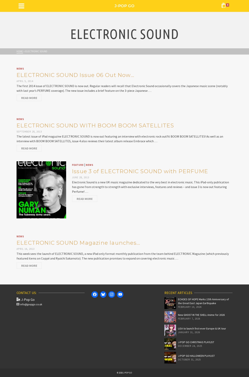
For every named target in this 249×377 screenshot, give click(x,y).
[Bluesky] (103, 294)
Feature (78, 165)
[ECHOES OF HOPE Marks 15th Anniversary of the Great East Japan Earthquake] (170, 303)
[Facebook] (94, 294)
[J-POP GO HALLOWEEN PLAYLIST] (170, 358)
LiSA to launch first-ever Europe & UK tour (202, 328)
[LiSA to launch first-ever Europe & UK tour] (170, 330)
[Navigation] (21, 6)
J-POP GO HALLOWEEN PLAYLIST (196, 356)
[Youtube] (120, 294)
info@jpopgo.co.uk (31, 304)
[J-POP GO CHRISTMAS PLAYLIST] (170, 344)
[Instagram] (111, 294)
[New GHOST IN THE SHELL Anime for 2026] (170, 317)
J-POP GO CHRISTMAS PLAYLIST (196, 342)
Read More (29, 98)
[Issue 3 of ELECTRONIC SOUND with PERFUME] (41, 189)
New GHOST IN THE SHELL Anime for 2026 (201, 315)
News (20, 68)
